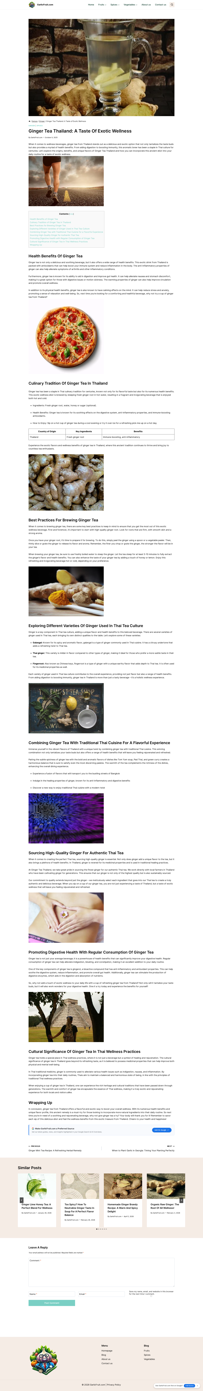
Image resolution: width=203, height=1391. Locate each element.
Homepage (107, 1350)
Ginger (32, 126)
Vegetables (149, 1359)
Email (82, 1294)
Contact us (160, 4)
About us (146, 4)
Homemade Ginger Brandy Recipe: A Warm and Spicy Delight (123, 1208)
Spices (40, 126)
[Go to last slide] (21, 1200)
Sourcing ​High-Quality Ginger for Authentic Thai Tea (54, 235)
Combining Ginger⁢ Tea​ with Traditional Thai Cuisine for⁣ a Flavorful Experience (66, 232)
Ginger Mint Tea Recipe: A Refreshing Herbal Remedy (55, 1148)
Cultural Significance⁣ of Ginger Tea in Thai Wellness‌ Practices (59, 241)
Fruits (147, 1350)
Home (91, 4)
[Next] (181, 1200)
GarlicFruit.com (36, 137)
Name (33, 1294)
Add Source (189, 1386)
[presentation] (37, 1186)
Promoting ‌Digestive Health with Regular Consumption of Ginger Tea (62, 238)
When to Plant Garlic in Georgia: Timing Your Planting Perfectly (143, 1148)
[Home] (29, 121)
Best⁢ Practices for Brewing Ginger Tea (48, 225)
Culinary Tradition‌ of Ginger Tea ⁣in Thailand (50, 222)
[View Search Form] (172, 4)
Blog (104, 1355)
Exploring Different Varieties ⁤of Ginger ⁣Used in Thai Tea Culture (60, 228)
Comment (35, 1260)
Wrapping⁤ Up (36, 244)
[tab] (96, 1229)
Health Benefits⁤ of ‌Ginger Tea (44, 219)
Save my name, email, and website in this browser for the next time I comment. (151, 1292)
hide (71, 214)
